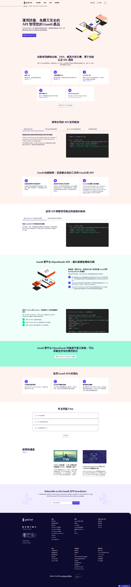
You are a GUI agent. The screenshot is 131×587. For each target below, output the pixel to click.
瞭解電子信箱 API (43, 97)
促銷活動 (57, 2)
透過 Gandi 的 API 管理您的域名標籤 (33, 218)
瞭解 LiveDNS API (87, 81)
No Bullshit (100, 556)
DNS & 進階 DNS (55, 539)
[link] (23, 527)
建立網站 (38, 2)
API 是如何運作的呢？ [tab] (43, 421)
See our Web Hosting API (74, 97)
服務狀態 (100, 523)
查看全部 (24, 452)
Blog (93, 2)
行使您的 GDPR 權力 (78, 566)
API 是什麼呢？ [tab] (41, 415)
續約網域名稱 (54, 554)
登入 (105, 2)
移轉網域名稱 (54, 552)
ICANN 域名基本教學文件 (79, 558)
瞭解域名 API (28, 79)
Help (100, 2)
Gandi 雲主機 (54, 558)
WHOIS (76, 533)
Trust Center (101, 554)
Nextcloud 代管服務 (56, 529)
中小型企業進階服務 (78, 527)
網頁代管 (53, 525)
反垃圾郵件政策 (77, 562)
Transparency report (79, 568)
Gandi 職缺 (100, 560)
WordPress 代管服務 (56, 527)
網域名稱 (53, 521)
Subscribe (75, 502)
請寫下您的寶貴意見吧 (91, 390)
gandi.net (25, 6)
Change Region (25, 540)
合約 (75, 554)
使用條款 (76, 552)
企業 (50, 2)
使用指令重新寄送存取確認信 (55, 218)
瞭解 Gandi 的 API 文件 (29, 35)
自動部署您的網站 (92, 129)
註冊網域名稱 (54, 550)
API (75, 531)
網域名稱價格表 (55, 523)
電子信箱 (53, 535)
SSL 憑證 (53, 537)
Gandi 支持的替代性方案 (103, 552)
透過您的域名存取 (28, 129)
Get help (65, 435)
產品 (45, 2)
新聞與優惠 (100, 558)
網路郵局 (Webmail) (78, 529)
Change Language (26, 542)
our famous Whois (66, 576)
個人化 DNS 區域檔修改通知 (74, 129)
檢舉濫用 (76, 550)
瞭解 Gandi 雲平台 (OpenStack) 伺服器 (65, 356)
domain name (37, 140)
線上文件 (100, 525)
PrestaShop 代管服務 (56, 531)
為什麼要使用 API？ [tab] (43, 428)
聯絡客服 (100, 521)
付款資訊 (76, 560)
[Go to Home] (28, 2)
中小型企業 (76, 525)
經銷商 (75, 523)
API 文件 (100, 527)
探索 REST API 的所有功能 (65, 105)
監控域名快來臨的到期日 (51, 129)
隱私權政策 (76, 564)
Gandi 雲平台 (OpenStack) (58, 533)
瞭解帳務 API (57, 79)
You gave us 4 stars (26, 529)
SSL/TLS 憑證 (55, 560)
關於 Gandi (100, 550)
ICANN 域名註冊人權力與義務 (80, 556)
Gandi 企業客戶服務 (78, 521)
